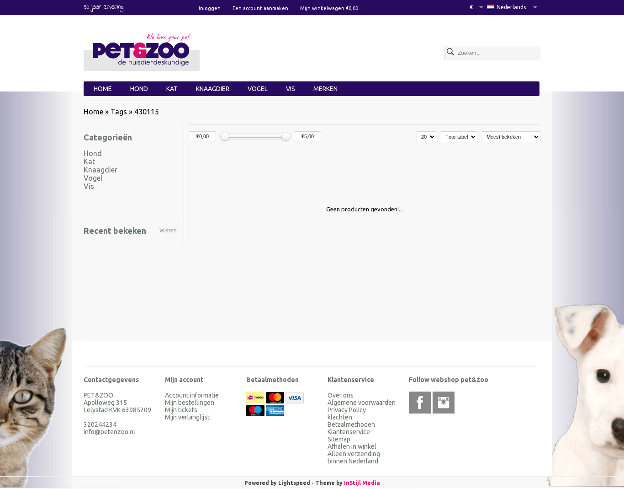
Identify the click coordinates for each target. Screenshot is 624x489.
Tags (119, 111)
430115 (146, 111)
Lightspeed (294, 483)
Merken (325, 88)
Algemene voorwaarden (362, 402)
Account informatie (192, 395)
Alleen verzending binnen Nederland (354, 457)
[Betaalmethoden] (256, 401)
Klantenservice (349, 431)
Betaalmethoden (351, 424)
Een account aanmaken (260, 8)
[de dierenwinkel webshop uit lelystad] (142, 51)
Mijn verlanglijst (187, 417)
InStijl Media (362, 483)
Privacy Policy (347, 410)
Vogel (258, 88)
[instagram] (444, 403)
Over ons (341, 395)
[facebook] (420, 403)
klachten (340, 417)
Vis (290, 88)
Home (103, 88)
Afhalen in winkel (352, 446)
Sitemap (339, 439)
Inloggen (210, 8)
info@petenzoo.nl (109, 431)
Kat (172, 88)
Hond (139, 88)
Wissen (168, 230)
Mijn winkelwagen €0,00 (329, 8)
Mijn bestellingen (189, 402)
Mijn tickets (181, 410)
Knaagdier (212, 88)
